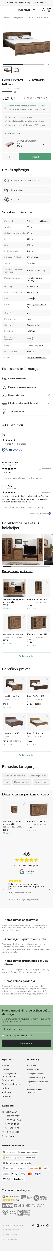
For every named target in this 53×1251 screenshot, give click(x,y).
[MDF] (32, 338)
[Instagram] (38, 1225)
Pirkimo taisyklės (9, 1239)
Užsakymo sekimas (35, 1073)
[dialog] (27, 107)
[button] (26, 2)
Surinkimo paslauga (36, 1077)
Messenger (11, 1136)
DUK (29, 1085)
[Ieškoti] (43, 10)
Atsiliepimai (7, 1092)
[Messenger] (48, 1225)
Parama (5, 1069)
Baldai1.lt (6, 18)
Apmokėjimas (33, 1069)
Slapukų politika (9, 1234)
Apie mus (6, 1065)
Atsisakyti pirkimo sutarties (35, 1090)
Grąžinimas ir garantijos (37, 1081)
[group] (26, 885)
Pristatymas (32, 1065)
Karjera (5, 1088)
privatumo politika (23, 1035)
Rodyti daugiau (26, 656)
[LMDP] (34, 298)
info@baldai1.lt (13, 1132)
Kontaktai (6, 1096)
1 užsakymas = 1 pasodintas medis (10, 1074)
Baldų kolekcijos (19, 18)
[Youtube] (43, 1225)
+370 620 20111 (13, 1116)
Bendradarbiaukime (11, 1084)
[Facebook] (34, 1225)
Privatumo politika (10, 1229)
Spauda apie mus (10, 1080)
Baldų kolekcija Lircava (38, 18)
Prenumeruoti (26, 1043)
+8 (20, 741)
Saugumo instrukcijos (36, 357)
